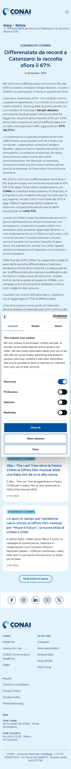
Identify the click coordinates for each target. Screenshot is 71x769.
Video (6, 664)
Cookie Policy (11, 697)
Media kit (9, 642)
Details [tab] (36, 326)
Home (7, 25)
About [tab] (58, 326)
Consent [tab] (13, 326)
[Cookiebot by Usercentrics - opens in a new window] (52, 317)
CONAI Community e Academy (16, 656)
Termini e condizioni (16, 684)
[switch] (62, 392)
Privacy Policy (12, 690)
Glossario (43, 642)
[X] (59, 600)
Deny (35, 449)
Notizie (21, 25)
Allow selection (35, 438)
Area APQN (45, 660)
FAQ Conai (44, 667)
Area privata (45, 654)
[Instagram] (24, 600)
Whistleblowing (13, 703)
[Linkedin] (35, 600)
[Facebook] (12, 600)
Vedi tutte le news (35, 578)
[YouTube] (47, 600)
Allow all (35, 427)
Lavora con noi (12, 648)
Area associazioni (48, 648)
